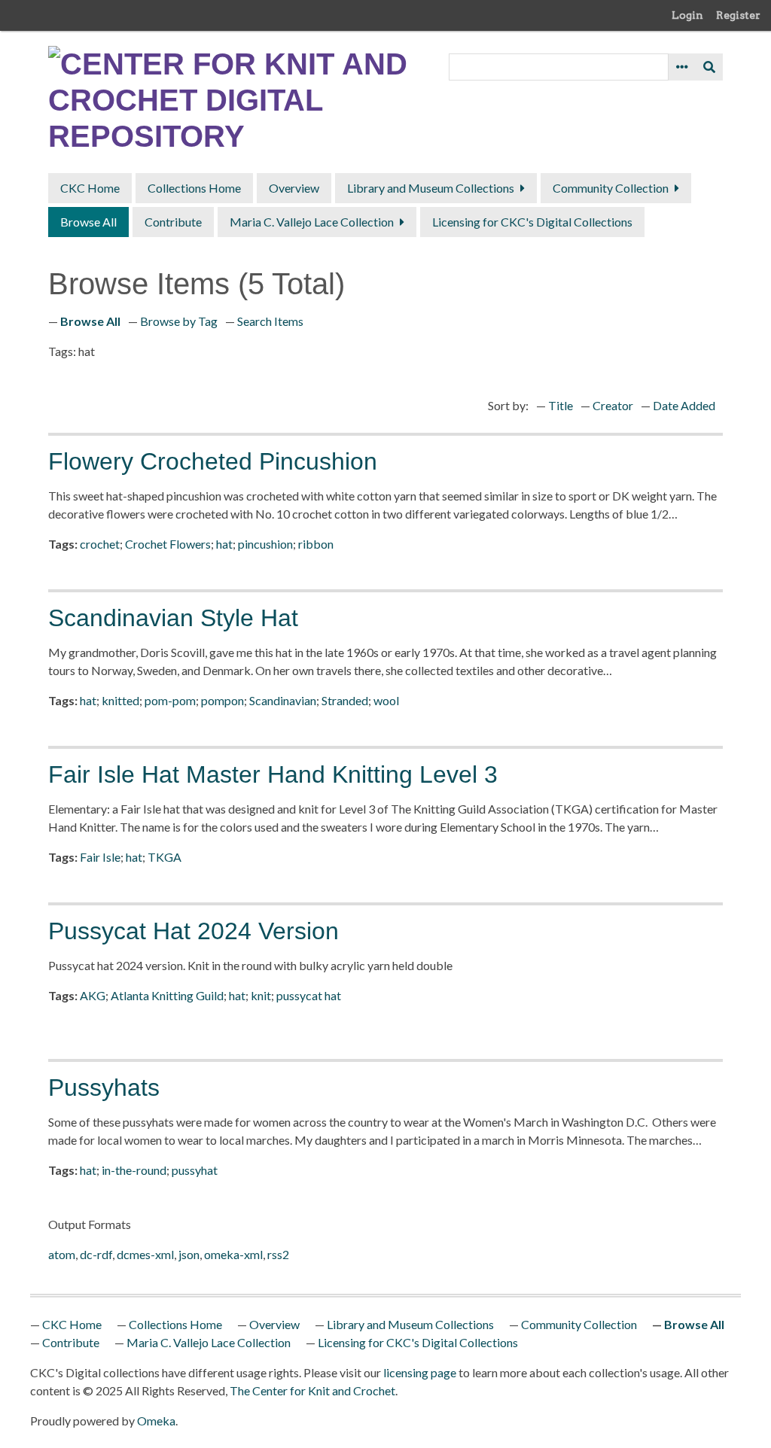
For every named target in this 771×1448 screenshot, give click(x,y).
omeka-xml (233, 1254)
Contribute (173, 221)
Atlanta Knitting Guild (167, 995)
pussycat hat (308, 995)
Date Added (684, 405)
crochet (100, 544)
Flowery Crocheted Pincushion (212, 461)
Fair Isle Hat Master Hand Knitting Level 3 (273, 774)
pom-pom (170, 700)
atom (61, 1254)
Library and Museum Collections (430, 188)
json (189, 1254)
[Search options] (682, 67)
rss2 (278, 1254)
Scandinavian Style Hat (173, 617)
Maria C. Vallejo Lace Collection (312, 221)
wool (386, 700)
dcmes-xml (145, 1254)
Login (687, 15)
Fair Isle (100, 857)
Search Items (270, 321)
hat (224, 544)
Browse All (88, 221)
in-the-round (134, 1170)
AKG (92, 995)
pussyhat (195, 1170)
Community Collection (611, 188)
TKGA (164, 857)
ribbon (316, 544)
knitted (120, 700)
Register (738, 15)
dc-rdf (96, 1254)
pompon (222, 700)
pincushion (265, 544)
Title (560, 405)
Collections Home (194, 188)
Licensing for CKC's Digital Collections (532, 221)
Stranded (345, 700)
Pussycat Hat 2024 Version (193, 931)
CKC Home (90, 188)
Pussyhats (104, 1087)
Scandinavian (282, 700)
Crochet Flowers (168, 544)
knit (261, 995)
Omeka (156, 1420)
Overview (294, 188)
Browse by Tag (179, 321)
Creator (613, 405)
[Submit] (709, 67)
